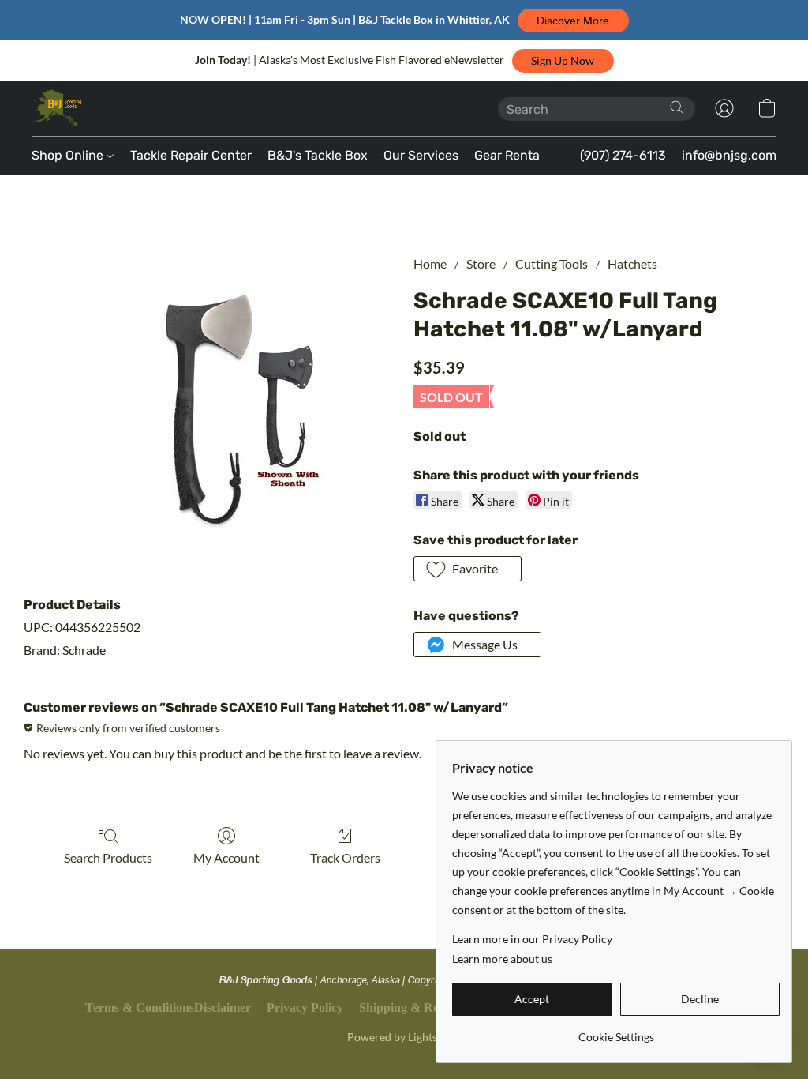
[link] (616, 1031)
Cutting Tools (551, 263)
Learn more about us (502, 958)
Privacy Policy (305, 1007)
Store (481, 263)
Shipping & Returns (413, 1007)
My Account (226, 857)
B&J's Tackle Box (317, 155)
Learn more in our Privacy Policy (532, 939)
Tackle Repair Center (191, 155)
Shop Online (69, 155)
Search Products (108, 857)
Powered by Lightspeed (404, 1036)
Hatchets (632, 263)
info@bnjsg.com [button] (729, 155)
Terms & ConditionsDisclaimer (168, 1007)
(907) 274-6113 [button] (623, 155)
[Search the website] (677, 107)
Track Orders (345, 857)
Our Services (420, 155)
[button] (573, 20)
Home (430, 263)
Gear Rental (508, 155)
